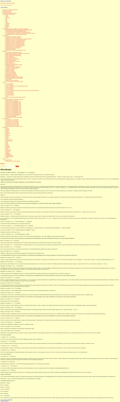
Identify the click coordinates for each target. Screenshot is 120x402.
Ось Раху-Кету (6, 118)
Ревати (7, 157)
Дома (4, 82)
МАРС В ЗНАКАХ (10, 56)
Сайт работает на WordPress (6, 399)
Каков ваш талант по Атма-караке (13, 47)
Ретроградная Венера (10, 71)
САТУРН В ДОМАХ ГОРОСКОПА (13, 66)
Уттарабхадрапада (9, 156)
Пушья (7, 136)
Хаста (7, 141)
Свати (7, 144)
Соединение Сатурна (10, 69)
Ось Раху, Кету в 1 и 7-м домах (12, 119)
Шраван (7, 152)
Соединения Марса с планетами (12, 59)
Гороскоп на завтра (7, 11)
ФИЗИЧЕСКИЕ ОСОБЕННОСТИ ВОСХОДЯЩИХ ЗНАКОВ (19, 29)
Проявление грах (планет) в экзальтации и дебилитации (18, 53)
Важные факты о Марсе (11, 60)
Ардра (7, 134)
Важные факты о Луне (10, 63)
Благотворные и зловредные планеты (14, 52)
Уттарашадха (8, 150)
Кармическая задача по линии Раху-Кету (14, 126)
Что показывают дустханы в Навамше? (14, 117)
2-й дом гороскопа (9, 84)
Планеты (5, 51)
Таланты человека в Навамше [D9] (13, 115)
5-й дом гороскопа (9, 88)
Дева (7, 20)
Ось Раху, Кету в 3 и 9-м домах (12, 121)
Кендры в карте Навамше (11, 116)
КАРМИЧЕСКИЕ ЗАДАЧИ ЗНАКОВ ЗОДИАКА (16, 34)
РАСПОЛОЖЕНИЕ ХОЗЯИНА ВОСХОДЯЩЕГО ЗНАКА (18, 32)
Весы (7, 22)
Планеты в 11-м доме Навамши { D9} (14, 112)
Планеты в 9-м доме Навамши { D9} (13, 110)
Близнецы (8, 17)
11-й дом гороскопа (10, 94)
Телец (7, 16)
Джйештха (8, 147)
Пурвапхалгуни (9, 139)
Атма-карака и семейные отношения (13, 36)
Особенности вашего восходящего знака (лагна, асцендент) (15, 28)
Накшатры (5, 127)
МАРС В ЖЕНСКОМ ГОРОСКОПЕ (13, 55)
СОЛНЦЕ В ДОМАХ (10, 65)
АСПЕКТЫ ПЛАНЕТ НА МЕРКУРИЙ (14, 78)
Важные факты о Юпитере (11, 74)
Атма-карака (5, 35)
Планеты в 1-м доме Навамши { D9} (13, 101)
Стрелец (7, 24)
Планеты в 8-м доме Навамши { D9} (13, 109)
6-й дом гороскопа (9, 89)
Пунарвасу (8, 135)
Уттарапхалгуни (9, 140)
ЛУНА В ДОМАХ (9, 62)
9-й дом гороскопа (9, 92)
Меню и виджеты (4, 7)
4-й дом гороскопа (9, 87)
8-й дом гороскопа (9, 91)
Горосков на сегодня (7, 10)
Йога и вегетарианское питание (10, 13)
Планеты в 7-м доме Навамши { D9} (13, 108)
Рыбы (7, 27)
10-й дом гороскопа (10, 93)
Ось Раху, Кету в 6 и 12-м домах (12, 125)
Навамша (5, 98)
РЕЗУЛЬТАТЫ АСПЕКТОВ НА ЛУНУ (14, 64)
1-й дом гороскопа (9, 83)
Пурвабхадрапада (9, 155)
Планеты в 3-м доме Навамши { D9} (13, 103)
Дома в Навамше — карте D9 (12, 100)
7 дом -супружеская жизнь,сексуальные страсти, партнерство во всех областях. (22, 90)
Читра (7, 143)
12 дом (7, 95)
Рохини (7, 131)
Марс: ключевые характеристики (13, 61)
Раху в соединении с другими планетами (14, 81)
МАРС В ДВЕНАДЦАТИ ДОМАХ (13, 54)
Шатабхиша (8, 154)
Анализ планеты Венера (11, 72)
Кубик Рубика (9, 159)
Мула (7, 148)
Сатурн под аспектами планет (12, 67)
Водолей (7, 26)
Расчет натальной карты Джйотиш (10, 9)
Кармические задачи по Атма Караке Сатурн (15, 45)
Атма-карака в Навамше (11, 48)
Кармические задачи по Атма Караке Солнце (15, 42)
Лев (6, 19)
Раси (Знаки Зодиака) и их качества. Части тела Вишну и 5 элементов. (21, 33)
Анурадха (8, 146)
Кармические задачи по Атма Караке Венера (15, 41)
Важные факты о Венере (11, 73)
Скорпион (8, 23)
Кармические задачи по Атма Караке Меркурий (16, 39)
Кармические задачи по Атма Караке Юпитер (15, 44)
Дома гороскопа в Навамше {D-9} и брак (14, 99)
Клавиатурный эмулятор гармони (13, 160)
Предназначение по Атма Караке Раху (14, 46)
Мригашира (8, 132)
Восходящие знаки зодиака (8, 14)
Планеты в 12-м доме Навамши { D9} (14, 113)
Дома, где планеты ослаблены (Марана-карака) (16, 97)
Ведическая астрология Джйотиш (7, 3)
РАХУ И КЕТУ (9, 79)
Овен (7, 15)
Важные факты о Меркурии (11, 75)
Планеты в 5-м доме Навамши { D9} (13, 106)
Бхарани (7, 129)
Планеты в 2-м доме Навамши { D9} (13, 102)
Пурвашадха (8, 149)
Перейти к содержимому (5, 1)
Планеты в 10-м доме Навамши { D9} (14, 111)
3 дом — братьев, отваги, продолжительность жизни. (17, 85)
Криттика (8, 130)
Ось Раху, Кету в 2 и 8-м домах (12, 120)
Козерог (7, 25)
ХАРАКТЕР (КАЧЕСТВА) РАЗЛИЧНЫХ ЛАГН (16, 31)
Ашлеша (7, 137)
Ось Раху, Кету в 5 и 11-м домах (12, 124)
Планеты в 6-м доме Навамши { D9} (13, 107)
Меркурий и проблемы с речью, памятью (14, 76)
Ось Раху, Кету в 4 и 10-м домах (12, 122)
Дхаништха (8, 153)
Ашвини (7, 128)
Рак (6, 18)
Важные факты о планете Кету (12, 80)
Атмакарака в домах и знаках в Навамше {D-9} (16, 50)
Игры (4, 158)
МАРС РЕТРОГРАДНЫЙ (11, 57)
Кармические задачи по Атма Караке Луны (15, 43)
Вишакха (7, 145)
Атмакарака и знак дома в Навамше (13, 37)
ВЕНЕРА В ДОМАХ (10, 70)
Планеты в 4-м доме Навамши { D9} (13, 104)
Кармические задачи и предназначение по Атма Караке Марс (19, 38)
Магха (7, 138)
